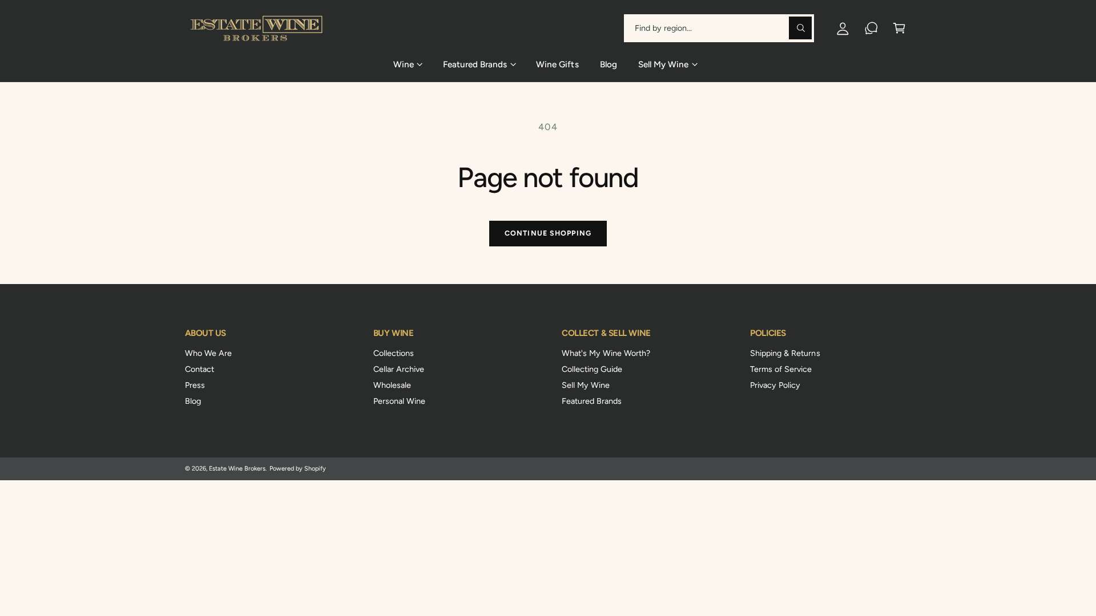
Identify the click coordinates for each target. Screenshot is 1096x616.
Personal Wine (399, 401)
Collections (393, 353)
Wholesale (392, 385)
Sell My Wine (586, 385)
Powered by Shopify (297, 468)
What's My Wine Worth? (606, 353)
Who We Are (208, 353)
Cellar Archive (398, 369)
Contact (199, 369)
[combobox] (719, 28)
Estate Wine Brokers (237, 468)
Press (195, 385)
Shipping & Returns (785, 353)
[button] (899, 28)
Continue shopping (548, 233)
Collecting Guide (592, 369)
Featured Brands (592, 401)
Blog (193, 401)
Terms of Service (781, 369)
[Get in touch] (871, 28)
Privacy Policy (775, 385)
